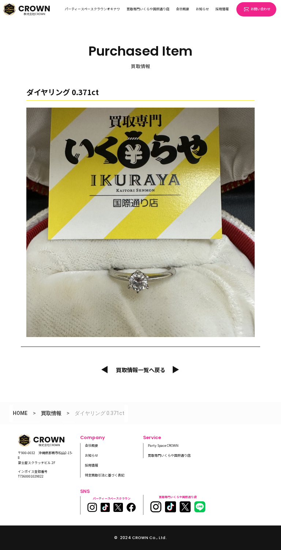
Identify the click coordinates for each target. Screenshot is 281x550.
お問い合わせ (260, 9)
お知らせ (202, 9)
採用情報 (222, 9)
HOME (20, 413)
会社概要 (182, 9)
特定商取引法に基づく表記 (104, 475)
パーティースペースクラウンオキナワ (92, 9)
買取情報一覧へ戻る (140, 370)
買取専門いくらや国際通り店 (148, 9)
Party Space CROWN (163, 445)
